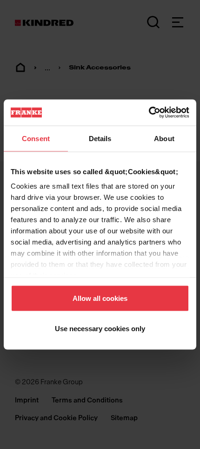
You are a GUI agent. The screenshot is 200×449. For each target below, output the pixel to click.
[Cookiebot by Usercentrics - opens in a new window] (148, 113)
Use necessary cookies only (100, 329)
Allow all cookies (100, 298)
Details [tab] (100, 138)
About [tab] (164, 138)
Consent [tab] (36, 138)
